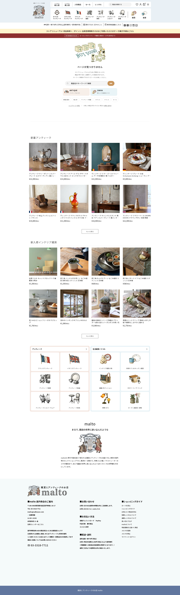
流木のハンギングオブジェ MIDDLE (73, 320)
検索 (111, 83)
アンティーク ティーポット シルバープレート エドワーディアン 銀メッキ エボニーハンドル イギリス (42, 175)
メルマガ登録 (126, 531)
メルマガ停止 (126, 534)
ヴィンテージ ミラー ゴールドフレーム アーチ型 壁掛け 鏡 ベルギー (105, 175)
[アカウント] (140, 4)
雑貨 (133, 17)
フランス (106, 100)
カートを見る (126, 506)
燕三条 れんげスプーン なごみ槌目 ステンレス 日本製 (105, 279)
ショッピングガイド (128, 509)
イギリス (97, 100)
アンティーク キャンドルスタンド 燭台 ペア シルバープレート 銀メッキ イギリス (105, 216)
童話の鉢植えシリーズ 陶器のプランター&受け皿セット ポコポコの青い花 (105, 321)
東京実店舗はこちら (114, 25)
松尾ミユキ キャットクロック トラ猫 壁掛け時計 (42, 279)
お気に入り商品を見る (129, 512)
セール (115, 100)
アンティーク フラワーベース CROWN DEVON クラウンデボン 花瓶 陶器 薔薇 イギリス (137, 216)
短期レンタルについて (129, 515)
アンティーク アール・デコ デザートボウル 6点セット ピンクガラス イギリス (74, 175)
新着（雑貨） (66, 100)
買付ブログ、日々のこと (94, 25)
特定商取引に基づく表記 (130, 527)
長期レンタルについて (129, 518)
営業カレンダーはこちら (36, 524)
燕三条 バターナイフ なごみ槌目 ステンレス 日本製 (136, 279)
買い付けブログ (127, 521)
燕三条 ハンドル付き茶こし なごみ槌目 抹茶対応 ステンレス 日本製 (73, 279)
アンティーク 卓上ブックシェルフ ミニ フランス (42, 216)
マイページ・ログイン (129, 537)
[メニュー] (148, 4)
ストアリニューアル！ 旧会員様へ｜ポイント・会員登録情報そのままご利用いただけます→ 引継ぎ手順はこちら (90, 31)
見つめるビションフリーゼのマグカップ (43, 321)
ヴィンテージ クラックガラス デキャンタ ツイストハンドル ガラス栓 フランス (74, 216)
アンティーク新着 (86, 100)
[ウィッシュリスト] (137, 4)
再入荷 (75, 100)
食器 (144, 17)
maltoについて (127, 524)
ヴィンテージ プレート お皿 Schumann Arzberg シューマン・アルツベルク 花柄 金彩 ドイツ (136, 175)
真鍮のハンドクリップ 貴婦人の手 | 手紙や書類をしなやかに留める (137, 321)
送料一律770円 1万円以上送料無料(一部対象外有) (63, 25)
